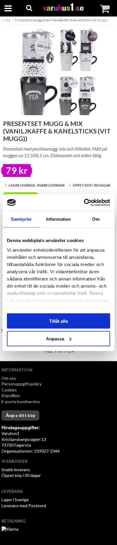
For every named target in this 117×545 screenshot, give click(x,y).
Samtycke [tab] (21, 219)
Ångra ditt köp (20, 415)
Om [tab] (96, 219)
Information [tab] (58, 219)
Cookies (9, 389)
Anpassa (55, 338)
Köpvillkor (11, 395)
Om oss (9, 378)
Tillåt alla (58, 321)
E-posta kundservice (21, 401)
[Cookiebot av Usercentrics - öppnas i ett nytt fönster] (84, 202)
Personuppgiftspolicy (22, 383)
